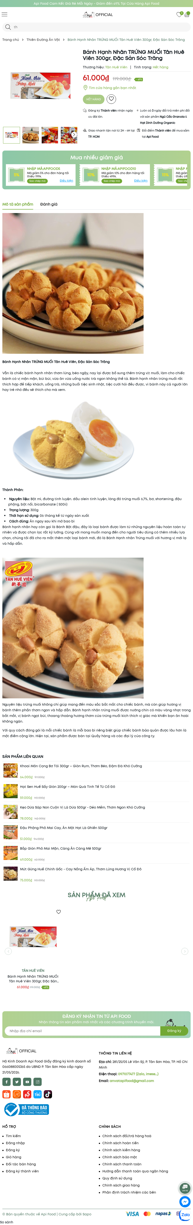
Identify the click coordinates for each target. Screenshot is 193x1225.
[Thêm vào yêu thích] (111, 99)
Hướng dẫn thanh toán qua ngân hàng (135, 1171)
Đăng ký (174, 1030)
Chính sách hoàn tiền (120, 1143)
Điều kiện (66, 181)
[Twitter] (17, 1082)
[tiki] (37, 1094)
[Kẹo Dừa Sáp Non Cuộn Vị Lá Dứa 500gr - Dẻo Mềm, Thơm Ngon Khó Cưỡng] (11, 812)
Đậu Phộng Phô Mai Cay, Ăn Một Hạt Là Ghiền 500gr (63, 827)
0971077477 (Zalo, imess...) (138, 1074)
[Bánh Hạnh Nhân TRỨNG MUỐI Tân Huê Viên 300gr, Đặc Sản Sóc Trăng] (33, 937)
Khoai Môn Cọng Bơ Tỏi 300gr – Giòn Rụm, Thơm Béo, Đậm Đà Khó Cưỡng (81, 766)
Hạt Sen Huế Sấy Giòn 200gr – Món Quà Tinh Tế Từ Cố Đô (67, 786)
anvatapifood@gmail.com (132, 1080)
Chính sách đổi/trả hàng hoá (126, 1136)
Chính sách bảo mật (119, 1157)
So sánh (6, 1222)
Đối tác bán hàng (21, 1164)
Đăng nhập (15, 1143)
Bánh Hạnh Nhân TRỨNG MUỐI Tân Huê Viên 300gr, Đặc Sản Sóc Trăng (33, 979)
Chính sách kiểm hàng (121, 1150)
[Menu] (4, 14)
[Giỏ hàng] (187, 14)
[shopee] (6, 1094)
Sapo (87, 1214)
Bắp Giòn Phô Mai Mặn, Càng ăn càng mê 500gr (60, 848)
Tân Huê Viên (33, 970)
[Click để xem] (40, 86)
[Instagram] (37, 1082)
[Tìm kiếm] (8, 27)
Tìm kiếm (13, 1136)
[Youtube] (27, 1082)
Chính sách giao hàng (121, 1185)
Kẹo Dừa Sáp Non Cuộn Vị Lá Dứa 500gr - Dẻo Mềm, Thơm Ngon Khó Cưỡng (82, 807)
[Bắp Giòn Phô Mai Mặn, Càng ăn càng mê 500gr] (11, 853)
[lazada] (17, 1094)
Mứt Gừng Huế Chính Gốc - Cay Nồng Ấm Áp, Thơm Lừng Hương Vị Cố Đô (80, 869)
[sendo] (27, 1094)
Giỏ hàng (13, 1157)
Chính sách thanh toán (121, 1164)
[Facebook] (6, 1082)
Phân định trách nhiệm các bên (129, 1192)
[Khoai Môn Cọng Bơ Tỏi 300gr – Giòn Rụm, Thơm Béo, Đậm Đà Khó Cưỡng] (11, 770)
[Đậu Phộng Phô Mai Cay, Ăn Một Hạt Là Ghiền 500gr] (11, 832)
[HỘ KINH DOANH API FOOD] (96, 15)
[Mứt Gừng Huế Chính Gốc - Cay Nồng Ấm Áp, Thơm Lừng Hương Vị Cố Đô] (11, 874)
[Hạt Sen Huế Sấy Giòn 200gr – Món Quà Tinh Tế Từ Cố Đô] (11, 791)
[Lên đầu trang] (185, 1176)
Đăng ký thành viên (22, 1171)
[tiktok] (48, 1094)
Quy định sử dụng (117, 1178)
